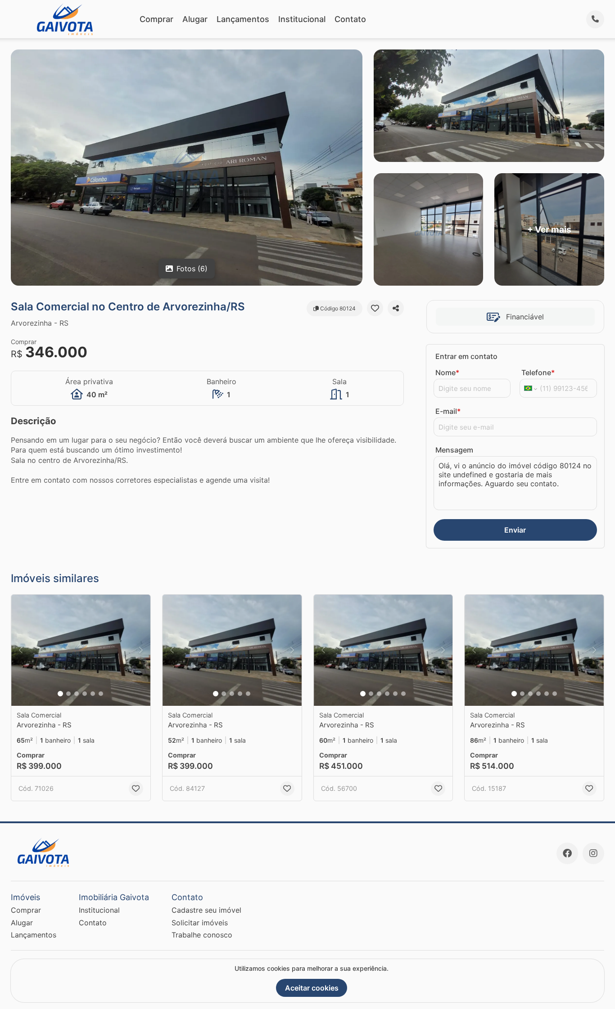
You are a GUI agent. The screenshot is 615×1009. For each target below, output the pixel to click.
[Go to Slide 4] (84, 693)
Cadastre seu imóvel (206, 910)
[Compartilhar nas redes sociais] (396, 308)
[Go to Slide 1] (60, 693)
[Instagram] (593, 853)
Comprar (156, 19)
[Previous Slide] (20, 650)
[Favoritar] (375, 308)
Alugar (195, 19)
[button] (80, 650)
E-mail (448, 411)
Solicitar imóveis (200, 922)
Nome (447, 372)
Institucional (302, 19)
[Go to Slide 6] (101, 693)
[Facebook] (567, 853)
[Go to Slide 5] (92, 693)
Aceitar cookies (312, 987)
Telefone (538, 372)
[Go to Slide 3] (76, 693)
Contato (350, 19)
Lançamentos (243, 19)
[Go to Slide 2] (68, 693)
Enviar (515, 529)
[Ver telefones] (595, 19)
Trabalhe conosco (202, 934)
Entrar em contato (466, 356)
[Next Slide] (140, 650)
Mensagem (454, 449)
